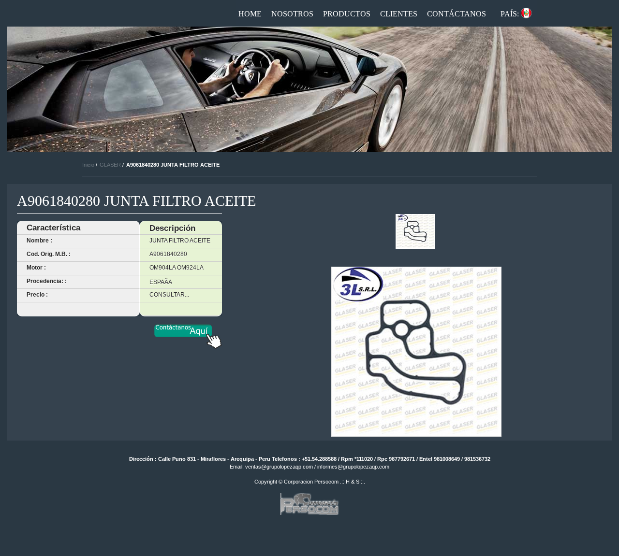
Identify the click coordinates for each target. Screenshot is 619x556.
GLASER (110, 165)
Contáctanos (456, 14)
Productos (346, 14)
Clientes (398, 14)
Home (250, 14)
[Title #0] (415, 231)
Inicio (88, 165)
